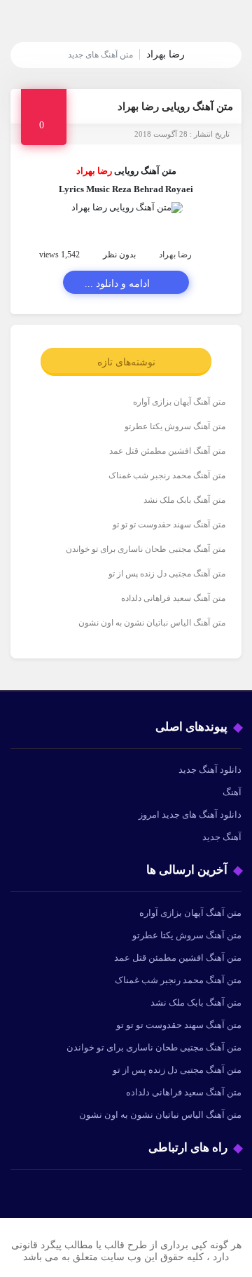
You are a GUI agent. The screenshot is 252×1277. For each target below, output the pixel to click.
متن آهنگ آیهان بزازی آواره (179, 402)
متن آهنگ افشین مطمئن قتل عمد (167, 451)
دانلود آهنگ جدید (209, 769)
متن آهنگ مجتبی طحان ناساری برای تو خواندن (145, 549)
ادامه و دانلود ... (117, 283)
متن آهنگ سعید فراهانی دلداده (173, 598)
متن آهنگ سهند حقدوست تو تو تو (169, 524)
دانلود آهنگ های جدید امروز (190, 814)
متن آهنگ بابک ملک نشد (184, 500)
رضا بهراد (175, 254)
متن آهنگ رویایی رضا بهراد (175, 106)
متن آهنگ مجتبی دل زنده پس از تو (166, 574)
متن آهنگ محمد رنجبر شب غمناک (166, 475)
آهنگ (232, 792)
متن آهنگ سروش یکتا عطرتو (175, 426)
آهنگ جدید (221, 837)
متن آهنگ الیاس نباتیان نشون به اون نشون (151, 623)
